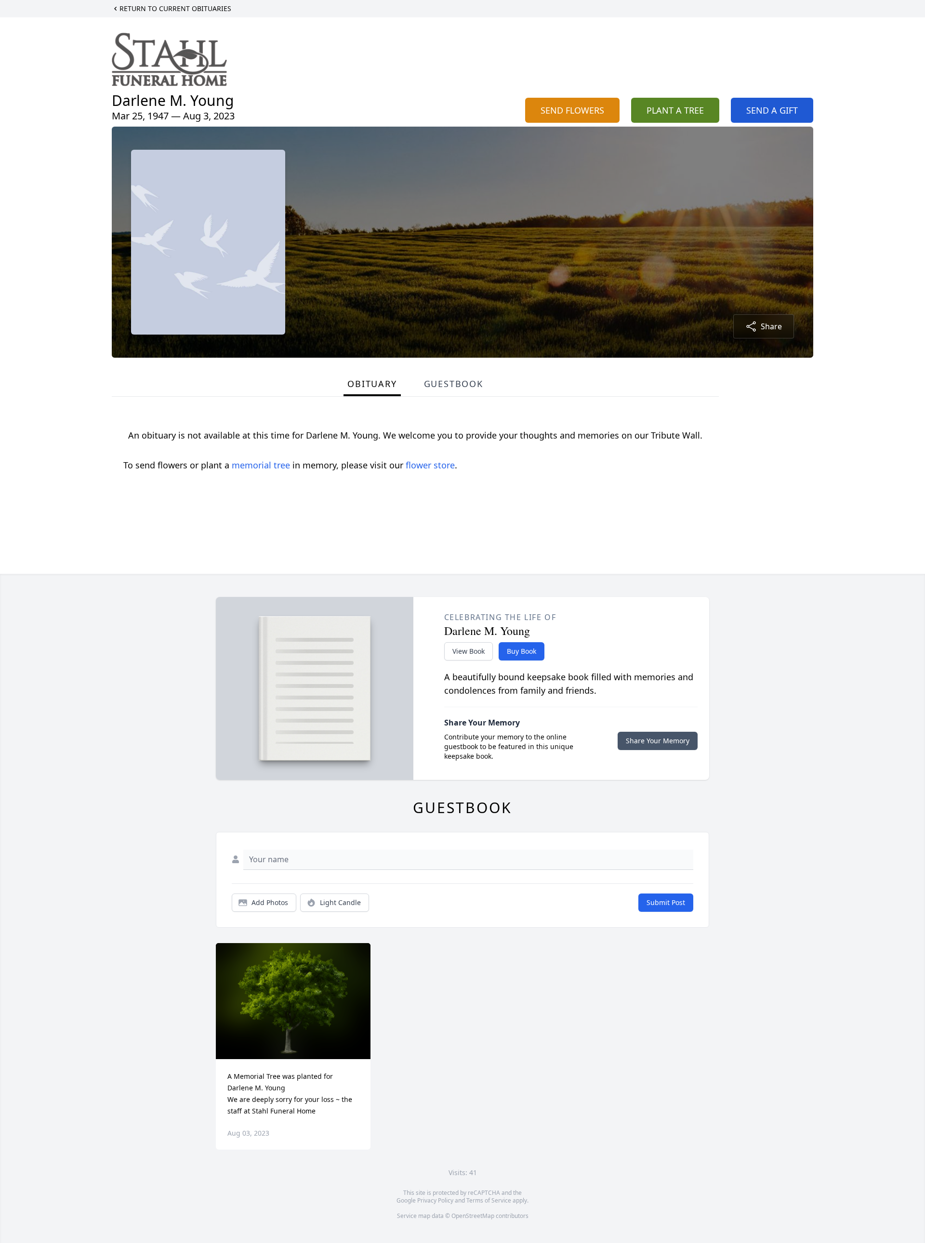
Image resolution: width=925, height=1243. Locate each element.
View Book (468, 651)
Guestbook (453, 383)
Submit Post (666, 902)
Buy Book (521, 651)
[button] (293, 1001)
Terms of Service (488, 1200)
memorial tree (261, 465)
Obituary (371, 383)
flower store (430, 465)
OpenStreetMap (472, 1216)
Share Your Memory (657, 740)
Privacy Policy (435, 1200)
